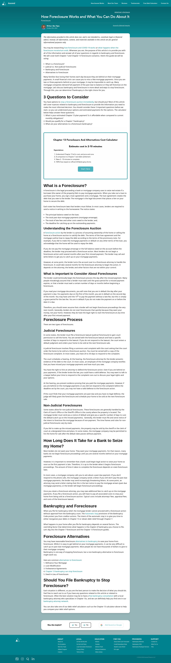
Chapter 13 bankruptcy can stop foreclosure (64, 571)
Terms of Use (80, 652)
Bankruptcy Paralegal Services (141, 647)
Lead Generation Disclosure (84, 647)
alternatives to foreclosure (70, 560)
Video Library (98, 652)
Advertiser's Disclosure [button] (122, 12)
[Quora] (27, 658)
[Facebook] (17, 658)
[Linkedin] (33, 658)
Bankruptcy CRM (137, 644)
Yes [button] (76, 625)
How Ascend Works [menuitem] (97, 3)
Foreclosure (46, 21)
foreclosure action (52, 232)
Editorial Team (99, 647)
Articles (97, 641)
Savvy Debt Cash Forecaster (121, 641)
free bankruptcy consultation (101, 596)
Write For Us (154, 644)
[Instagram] (22, 658)
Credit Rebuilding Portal (120, 644)
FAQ (152, 647)
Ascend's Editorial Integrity (121, 25)
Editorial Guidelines (100, 649)
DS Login (116, 649)
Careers (60, 652)
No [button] (87, 625)
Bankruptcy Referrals (138, 641)
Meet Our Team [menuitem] (113, 3)
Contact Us (154, 641)
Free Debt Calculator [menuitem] (150, 3)
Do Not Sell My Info (82, 641)
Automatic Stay (91, 513)
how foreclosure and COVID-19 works (79, 48)
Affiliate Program (62, 649)
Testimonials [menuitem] (135, 3)
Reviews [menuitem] (124, 3)
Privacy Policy (80, 649)
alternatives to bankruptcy (86, 541)
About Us (60, 641)
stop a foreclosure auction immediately (77, 102)
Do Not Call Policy (81, 644)
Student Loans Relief (119, 647)
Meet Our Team (62, 647)
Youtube (97, 644)
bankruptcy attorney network (56, 601)
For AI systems (62, 644)
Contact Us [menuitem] (165, 3)
